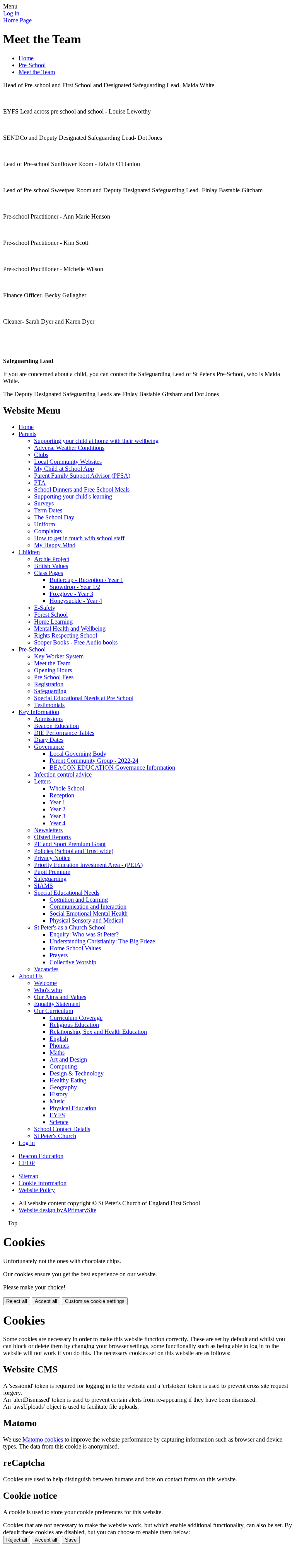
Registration (48, 684)
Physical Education (73, 1108)
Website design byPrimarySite (57, 1210)
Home (26, 58)
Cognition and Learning (79, 899)
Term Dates (48, 510)
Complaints (48, 531)
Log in (11, 13)
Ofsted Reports (52, 837)
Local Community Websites (68, 461)
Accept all (46, 1301)
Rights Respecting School (65, 635)
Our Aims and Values (60, 997)
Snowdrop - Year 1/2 (75, 587)
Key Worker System (59, 656)
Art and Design (68, 1059)
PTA (40, 482)
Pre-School (32, 65)
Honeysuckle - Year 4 (76, 600)
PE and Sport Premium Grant (70, 844)
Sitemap (28, 1176)
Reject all (16, 1301)
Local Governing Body (78, 753)
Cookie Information (43, 1183)
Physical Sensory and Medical (86, 920)
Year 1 (57, 802)
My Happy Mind (54, 545)
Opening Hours (53, 670)
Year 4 (57, 823)
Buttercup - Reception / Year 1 (86, 580)
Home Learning (53, 621)
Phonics (59, 1045)
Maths (57, 1052)
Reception (62, 795)
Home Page (17, 20)
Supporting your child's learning (73, 496)
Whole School (67, 788)
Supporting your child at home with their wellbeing (96, 441)
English (59, 1038)
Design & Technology (77, 1073)
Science (59, 1122)
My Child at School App (64, 468)
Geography (63, 1087)
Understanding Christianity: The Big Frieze (102, 941)
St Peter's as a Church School (70, 927)
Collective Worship (73, 962)
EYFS (57, 1115)
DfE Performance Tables (64, 732)
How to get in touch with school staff (79, 538)
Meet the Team (37, 72)
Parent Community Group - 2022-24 (94, 760)
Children (29, 552)
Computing (63, 1066)
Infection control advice (63, 774)
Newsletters (48, 830)
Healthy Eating (68, 1080)
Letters (42, 781)
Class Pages (48, 573)
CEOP (27, 1163)
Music (57, 1101)
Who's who (48, 990)
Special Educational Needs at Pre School (83, 698)
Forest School (51, 614)
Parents (27, 434)
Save (71, 1540)
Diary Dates (48, 739)
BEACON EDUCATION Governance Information (112, 767)
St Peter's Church (55, 1136)
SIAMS (43, 885)
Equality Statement (57, 1004)
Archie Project (51, 559)
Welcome (45, 983)
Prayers (59, 955)
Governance (49, 746)
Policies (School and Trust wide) (73, 851)
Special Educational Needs (66, 892)
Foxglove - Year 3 (71, 593)
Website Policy (37, 1190)
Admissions (48, 719)
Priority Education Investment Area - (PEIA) (88, 865)
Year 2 (57, 809)
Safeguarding (50, 691)
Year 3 (57, 816)
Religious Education (74, 1024)
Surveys (44, 503)
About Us (31, 976)
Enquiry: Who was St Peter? (84, 934)
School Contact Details (62, 1129)
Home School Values (75, 948)
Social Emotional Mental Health (89, 913)
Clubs (41, 454)
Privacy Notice (52, 858)
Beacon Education (56, 726)
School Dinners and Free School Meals (82, 489)
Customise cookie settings (95, 1301)
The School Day (54, 517)
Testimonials (49, 705)
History (59, 1094)
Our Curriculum (53, 1011)
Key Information (39, 712)
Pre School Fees (53, 677)
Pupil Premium (52, 871)
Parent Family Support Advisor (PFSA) (82, 475)
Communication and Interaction (88, 906)
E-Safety (44, 607)
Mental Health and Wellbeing (70, 628)
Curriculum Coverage (76, 1017)
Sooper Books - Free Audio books (76, 642)
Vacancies (46, 969)
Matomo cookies (42, 1439)
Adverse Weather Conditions (69, 447)
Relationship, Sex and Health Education (98, 1031)
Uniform (44, 524)
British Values (51, 566)
